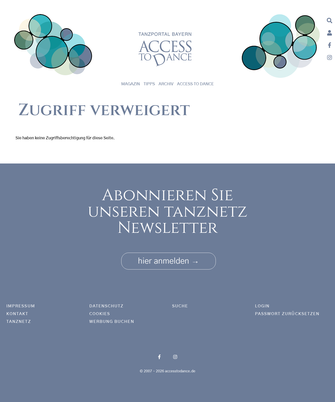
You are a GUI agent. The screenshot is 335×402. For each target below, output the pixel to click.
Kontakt (17, 314)
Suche (180, 306)
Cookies (99, 314)
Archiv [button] (166, 84)
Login (262, 306)
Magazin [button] (130, 84)
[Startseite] (53, 46)
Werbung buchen (111, 322)
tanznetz (18, 322)
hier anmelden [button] (168, 261)
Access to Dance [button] (195, 84)
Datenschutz (106, 306)
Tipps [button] (149, 84)
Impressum (20, 306)
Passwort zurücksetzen (287, 314)
